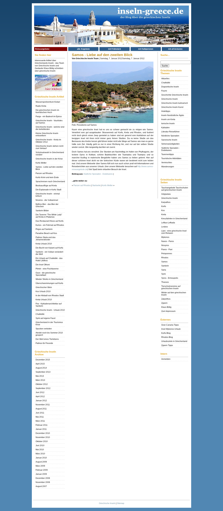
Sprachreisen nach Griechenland (50, 181)
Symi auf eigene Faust (45, 318)
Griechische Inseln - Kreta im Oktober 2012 (48, 141)
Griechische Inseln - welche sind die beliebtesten (50, 128)
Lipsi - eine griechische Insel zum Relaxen (174, 232)
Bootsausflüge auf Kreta (46, 185)
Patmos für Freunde (44, 343)
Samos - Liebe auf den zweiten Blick (49, 168)
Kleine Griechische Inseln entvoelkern (47, 134)
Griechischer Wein (44, 287)
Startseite (96, 185)
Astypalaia (166, 194)
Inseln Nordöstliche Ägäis (172, 115)
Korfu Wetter (41, 163)
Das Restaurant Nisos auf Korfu (50, 221)
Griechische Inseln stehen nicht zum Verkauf (49, 147)
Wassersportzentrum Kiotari (48, 102)
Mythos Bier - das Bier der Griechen (47, 205)
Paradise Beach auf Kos (46, 233)
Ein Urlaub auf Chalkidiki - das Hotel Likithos (49, 259)
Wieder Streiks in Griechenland (49, 279)
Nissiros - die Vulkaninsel (47, 200)
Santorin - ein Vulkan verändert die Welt (49, 253)
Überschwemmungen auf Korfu (49, 283)
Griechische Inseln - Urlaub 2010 (50, 310)
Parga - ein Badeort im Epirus (49, 116)
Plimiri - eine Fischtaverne (47, 269)
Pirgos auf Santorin (44, 229)
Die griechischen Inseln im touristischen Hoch (47, 111)
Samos (164, 262)
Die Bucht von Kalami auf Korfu (49, 248)
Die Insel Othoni (43, 265)
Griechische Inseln (107, 503)
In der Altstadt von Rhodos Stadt (50, 295)
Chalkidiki (40, 314)
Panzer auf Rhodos (44, 173)
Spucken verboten (44, 329)
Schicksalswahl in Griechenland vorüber (50, 153)
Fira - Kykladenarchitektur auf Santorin (49, 305)
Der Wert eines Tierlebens (47, 339)
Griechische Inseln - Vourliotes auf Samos (49, 121)
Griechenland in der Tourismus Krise (49, 323)
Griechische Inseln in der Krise (49, 159)
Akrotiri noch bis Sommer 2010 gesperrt (49, 334)
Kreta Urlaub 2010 (44, 244)
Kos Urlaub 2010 (43, 291)
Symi (163, 274)
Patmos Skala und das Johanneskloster (46, 238)
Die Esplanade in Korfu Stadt (48, 190)
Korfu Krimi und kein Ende (47, 177)
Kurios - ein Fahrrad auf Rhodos (50, 225)
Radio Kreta (41, 106)
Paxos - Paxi (166, 249)
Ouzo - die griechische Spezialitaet (46, 274)
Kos (163, 210)
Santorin (165, 266)
